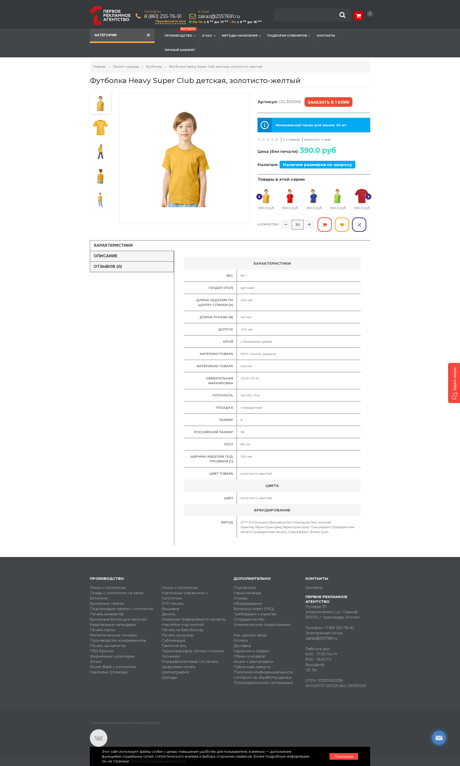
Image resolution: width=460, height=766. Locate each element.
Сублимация (173, 640)
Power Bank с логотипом (113, 666)
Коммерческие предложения (262, 624)
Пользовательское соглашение (263, 682)
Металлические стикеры (113, 635)
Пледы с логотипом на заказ (116, 593)
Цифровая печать (178, 666)
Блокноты (99, 598)
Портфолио (245, 587)
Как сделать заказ (250, 635)
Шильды (169, 677)
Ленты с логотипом (108, 587)
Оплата (240, 640)
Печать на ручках (178, 635)
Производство (180, 33)
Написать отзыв (317, 139)
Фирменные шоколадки (112, 656)
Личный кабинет (180, 50)
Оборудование (248, 603)
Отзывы (241, 598)
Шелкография (175, 672)
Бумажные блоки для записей (118, 619)
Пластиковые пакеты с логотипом (122, 608)
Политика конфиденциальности (263, 672)
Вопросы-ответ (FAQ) (254, 608)
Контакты (326, 35)
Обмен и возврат (250, 656)
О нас (207, 35)
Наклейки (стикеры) (109, 672)
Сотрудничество (249, 619)
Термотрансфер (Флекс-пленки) (193, 651)
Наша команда (247, 593)
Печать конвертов (107, 614)
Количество (268, 224)
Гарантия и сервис (252, 651)
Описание (105, 256)
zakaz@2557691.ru (219, 16)
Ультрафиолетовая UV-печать (190, 661)
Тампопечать (174, 645)
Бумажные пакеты (107, 603)
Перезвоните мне (170, 21)
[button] (454, 383)
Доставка (242, 645)
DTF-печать (172, 603)
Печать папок (102, 630)
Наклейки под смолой (183, 624)
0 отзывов (291, 139)
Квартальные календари (113, 624)
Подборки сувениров (287, 35)
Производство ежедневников (118, 640)
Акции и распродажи (254, 661)
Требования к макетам (255, 614)
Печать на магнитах (108, 645)
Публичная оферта (252, 666)
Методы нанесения (240, 35)
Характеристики (113, 245)
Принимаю (343, 756)
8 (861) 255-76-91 (163, 16)
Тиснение (171, 656)
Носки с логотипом (180, 587)
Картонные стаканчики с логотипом (185, 595)
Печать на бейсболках (183, 630)
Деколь (168, 614)
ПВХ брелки (101, 651)
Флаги (96, 661)
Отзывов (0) (108, 266)
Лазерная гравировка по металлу (194, 619)
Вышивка (170, 608)
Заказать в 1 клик (328, 102)
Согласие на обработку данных (263, 677)
